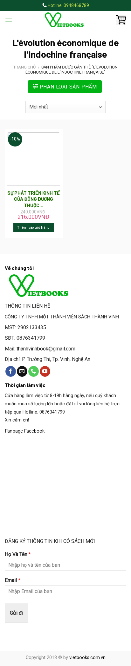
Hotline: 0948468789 (68, 5)
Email (12, 580)
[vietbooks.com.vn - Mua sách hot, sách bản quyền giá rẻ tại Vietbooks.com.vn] (65, 20)
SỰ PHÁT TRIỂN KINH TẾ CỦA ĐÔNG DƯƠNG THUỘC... (33, 199)
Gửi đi (16, 613)
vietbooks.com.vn (87, 657)
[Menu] (8, 20)
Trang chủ (24, 67)
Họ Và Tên (18, 554)
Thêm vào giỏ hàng (33, 227)
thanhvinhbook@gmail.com (46, 349)
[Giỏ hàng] (121, 20)
